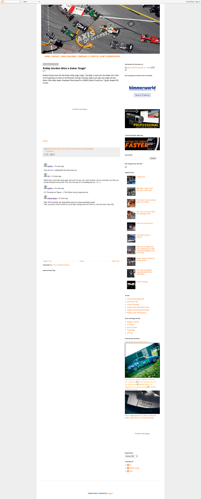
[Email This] (45, 154)
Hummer (68, 149)
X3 (85, 149)
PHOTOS (95, 56)
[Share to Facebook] (51, 154)
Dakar (54, 149)
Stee (130, 471)
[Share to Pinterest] (53, 154)
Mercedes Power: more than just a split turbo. (145, 189)
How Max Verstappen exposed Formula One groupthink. (144, 272)
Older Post (115, 261)
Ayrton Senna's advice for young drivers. (146, 259)
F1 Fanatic (130, 325)
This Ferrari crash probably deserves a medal (146, 201)
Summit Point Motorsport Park (138, 307)
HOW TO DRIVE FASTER (110, 56)
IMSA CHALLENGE (68, 56)
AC (130, 465)
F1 (89, 56)
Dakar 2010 (60, 149)
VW (83, 149)
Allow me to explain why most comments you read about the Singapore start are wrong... (146, 249)
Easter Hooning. (142, 282)
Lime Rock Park (132, 302)
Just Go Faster (132, 327)
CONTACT (55, 56)
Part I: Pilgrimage (131, 415)
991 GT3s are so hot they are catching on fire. (146, 213)
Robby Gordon (76, 149)
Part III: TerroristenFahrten (144, 418)
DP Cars (130, 333)
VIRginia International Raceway (138, 310)
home (45, 141)
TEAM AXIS (82, 56)
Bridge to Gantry (133, 322)
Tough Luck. (141, 177)
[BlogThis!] (47, 154)
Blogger (110, 493)
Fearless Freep (134, 468)
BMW (50, 149)
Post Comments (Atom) (61, 265)
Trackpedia (131, 330)
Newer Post (47, 261)
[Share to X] (49, 154)
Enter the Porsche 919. (145, 223)
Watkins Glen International (136, 313)
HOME (47, 56)
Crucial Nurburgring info (135, 299)
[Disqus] (81, 191)
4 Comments (49, 151)
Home (82, 261)
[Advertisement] (81, 240)
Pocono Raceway (133, 304)
